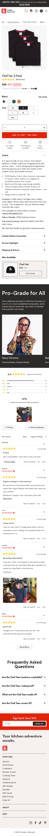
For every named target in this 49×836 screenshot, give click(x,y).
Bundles (6, 789)
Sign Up (39, 724)
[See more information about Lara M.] (44, 547)
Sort (25, 437)
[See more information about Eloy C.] (44, 616)
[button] (24, 380)
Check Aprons (13, 22)
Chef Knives (8, 765)
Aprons (6, 761)
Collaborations (9, 782)
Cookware (7, 768)
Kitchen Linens (9, 772)
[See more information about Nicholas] (44, 444)
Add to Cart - (24, 135)
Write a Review (38, 428)
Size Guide (42, 97)
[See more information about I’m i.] (44, 512)
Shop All (6, 800)
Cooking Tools (9, 775)
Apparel (6, 779)
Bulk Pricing (8, 796)
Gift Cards (7, 793)
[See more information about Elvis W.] (44, 471)
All (3, 22)
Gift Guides (8, 786)
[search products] (26, 10)
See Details (30, 273)
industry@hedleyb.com (12, 213)
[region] (24, 414)
